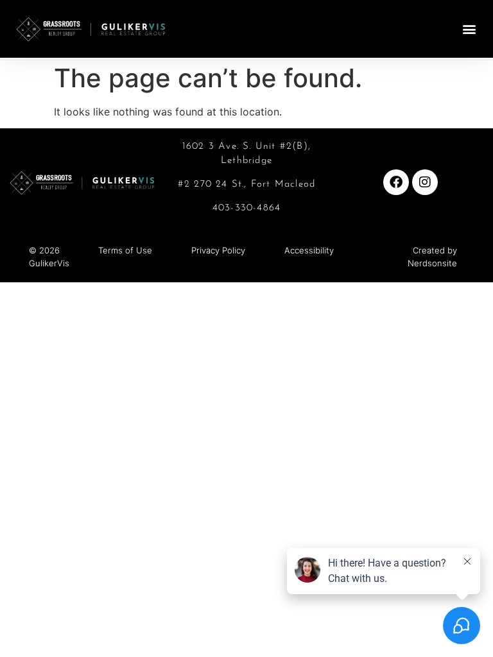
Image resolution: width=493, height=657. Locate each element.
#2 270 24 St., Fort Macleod (246, 184)
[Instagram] (425, 182)
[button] (469, 28)
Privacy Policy (218, 250)
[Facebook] (396, 182)
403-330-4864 (246, 208)
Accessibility (309, 250)
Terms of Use (125, 250)
